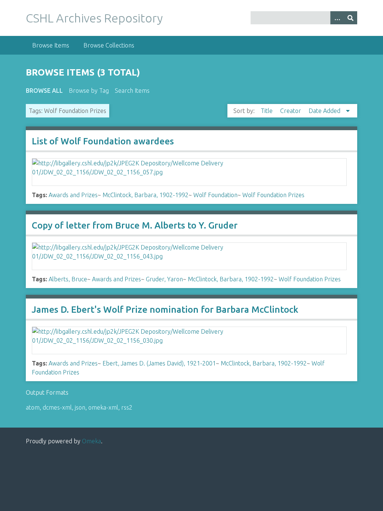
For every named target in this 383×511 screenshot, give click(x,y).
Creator (291, 110)
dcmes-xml (57, 407)
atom (33, 407)
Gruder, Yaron (164, 279)
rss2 (126, 407)
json (80, 407)
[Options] (337, 17)
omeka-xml (103, 407)
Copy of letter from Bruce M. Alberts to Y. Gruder (135, 225)
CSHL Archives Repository (94, 18)
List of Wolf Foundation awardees (103, 141)
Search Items (132, 90)
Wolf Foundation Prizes (273, 195)
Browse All (44, 90)
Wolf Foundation (215, 195)
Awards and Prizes (73, 195)
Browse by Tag (89, 90)
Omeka (91, 441)
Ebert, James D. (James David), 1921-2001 (159, 363)
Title (267, 110)
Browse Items (50, 45)
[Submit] (350, 17)
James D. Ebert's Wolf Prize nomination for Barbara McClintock (165, 310)
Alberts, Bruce (68, 279)
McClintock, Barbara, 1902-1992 (145, 195)
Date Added (325, 110)
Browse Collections (108, 45)
